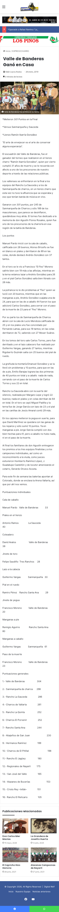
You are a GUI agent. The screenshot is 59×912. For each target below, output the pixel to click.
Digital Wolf (49, 886)
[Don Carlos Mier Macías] (15, 825)
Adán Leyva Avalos (13, 72)
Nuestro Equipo (23, 891)
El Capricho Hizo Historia (11, 867)
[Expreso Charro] (29, 6)
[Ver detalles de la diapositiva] (29, 39)
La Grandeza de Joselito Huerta (39, 838)
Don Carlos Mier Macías (11, 838)
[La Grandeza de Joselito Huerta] (44, 825)
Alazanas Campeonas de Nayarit (43, 867)
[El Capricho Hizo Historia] (15, 855)
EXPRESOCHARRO (20, 51)
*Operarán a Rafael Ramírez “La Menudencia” (29, 29)
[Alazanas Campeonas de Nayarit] (44, 855)
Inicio (7, 51)
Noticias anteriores (41, 891)
